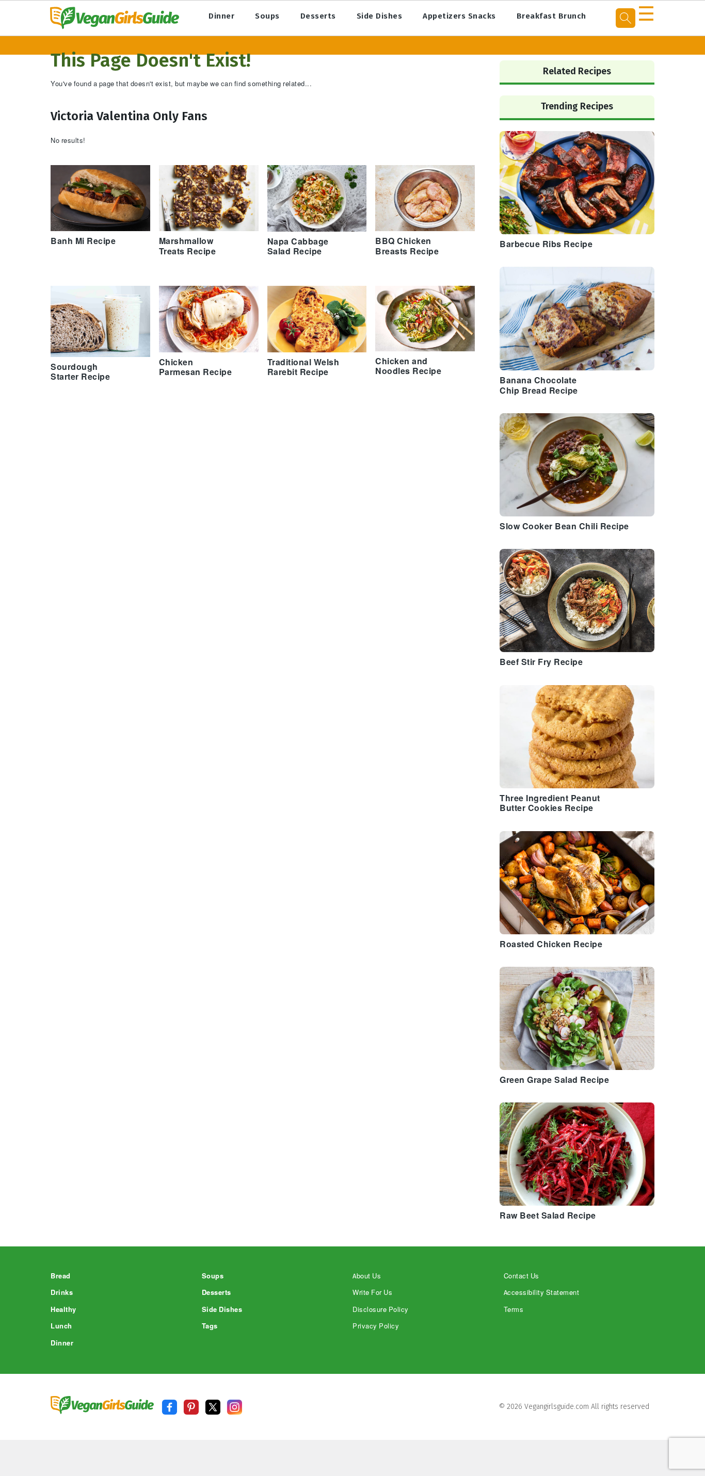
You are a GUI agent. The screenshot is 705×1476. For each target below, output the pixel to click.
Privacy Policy (375, 1326)
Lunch (61, 1326)
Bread (61, 1276)
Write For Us (372, 1292)
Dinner (221, 16)
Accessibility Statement (542, 1292)
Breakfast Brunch (551, 16)
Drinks (62, 1292)
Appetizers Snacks (459, 16)
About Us (366, 1276)
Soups (267, 16)
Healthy (63, 1309)
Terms (514, 1309)
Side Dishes (380, 16)
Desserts (318, 16)
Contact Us (521, 1276)
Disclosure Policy (380, 1309)
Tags (210, 1326)
